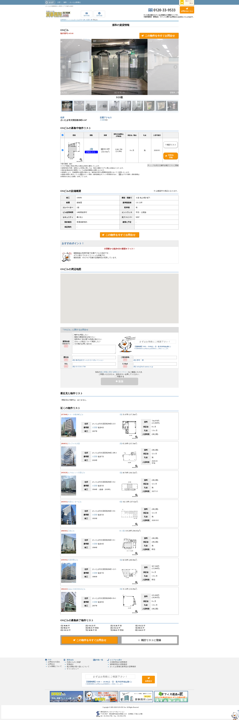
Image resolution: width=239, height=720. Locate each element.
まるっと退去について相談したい (87, 341)
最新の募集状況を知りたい (84, 337)
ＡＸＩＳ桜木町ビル (75, 414)
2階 (91, 149)
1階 (121, 414)
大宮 (58, 2)
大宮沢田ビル (73, 560)
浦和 (65, 2)
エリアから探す (116, 660)
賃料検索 (99, 15)
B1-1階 (122, 531)
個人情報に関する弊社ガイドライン (114, 372)
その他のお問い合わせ (83, 344)
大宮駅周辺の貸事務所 (118, 662)
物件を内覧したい (81, 335)
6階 (121, 502)
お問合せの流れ (54, 662)
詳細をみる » (91, 152)
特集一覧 (99, 660)
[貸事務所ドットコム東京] (66, 702)
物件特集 (87, 15)
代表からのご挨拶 (74, 662)
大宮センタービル (75, 502)
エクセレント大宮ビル (76, 473)
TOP (49, 660)
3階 (121, 560)
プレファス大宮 (74, 444)
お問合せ (51, 664)
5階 (121, 473)
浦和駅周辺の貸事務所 (118, 664)
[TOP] (57, 17)
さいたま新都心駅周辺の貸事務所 (123, 667)
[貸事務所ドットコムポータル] (136, 702)
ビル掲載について (55, 666)
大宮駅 (87, 20)
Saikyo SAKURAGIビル (76, 589)
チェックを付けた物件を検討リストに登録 (163, 165)
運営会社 (70, 660)
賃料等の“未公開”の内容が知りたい (88, 339)
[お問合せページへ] (148, 683)
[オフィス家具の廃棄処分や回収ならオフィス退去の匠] (171, 702)
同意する (120, 376)
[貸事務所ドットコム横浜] (101, 702)
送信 (120, 381)
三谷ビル (71, 531)
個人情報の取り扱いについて (78, 667)
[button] (64, 67)
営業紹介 (70, 664)
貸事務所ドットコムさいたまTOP (71, 20)
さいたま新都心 (75, 2)
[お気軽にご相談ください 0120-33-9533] (162, 11)
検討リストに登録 (151, 640)
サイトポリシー (73, 669)
